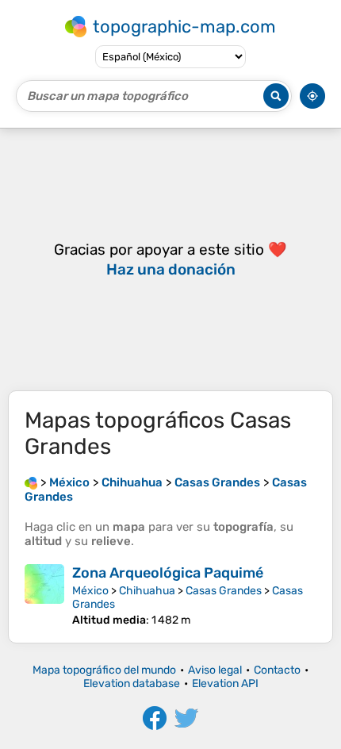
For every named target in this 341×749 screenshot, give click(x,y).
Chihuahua (147, 590)
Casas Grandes (224, 590)
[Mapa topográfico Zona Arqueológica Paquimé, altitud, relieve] (44, 595)
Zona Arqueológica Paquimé (167, 573)
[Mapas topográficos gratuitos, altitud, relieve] (31, 482)
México (90, 590)
